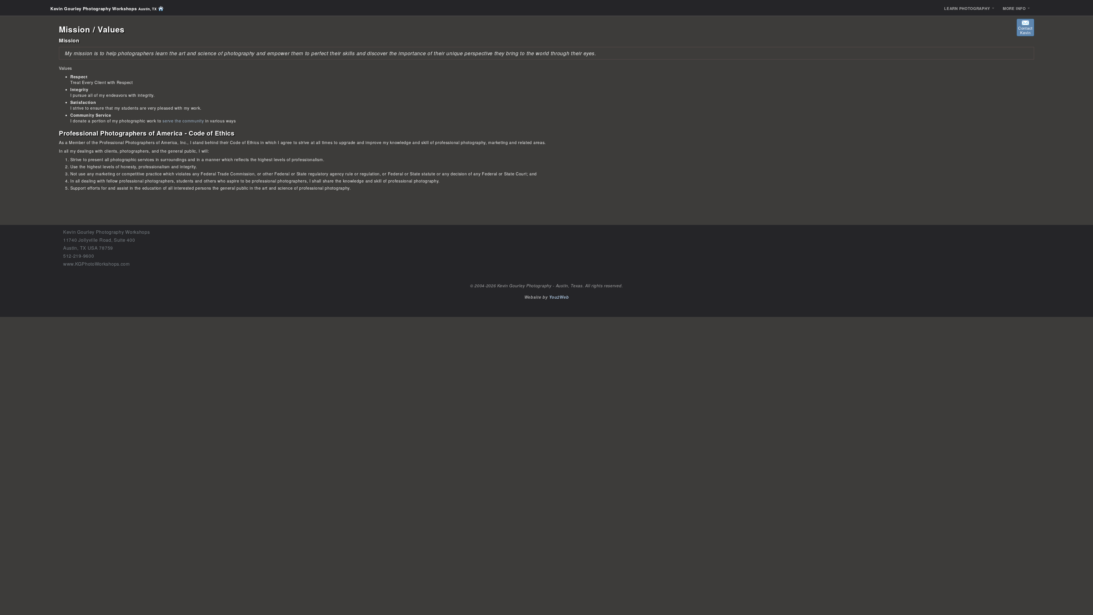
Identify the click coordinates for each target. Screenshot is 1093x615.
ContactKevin (1025, 30)
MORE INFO (1015, 8)
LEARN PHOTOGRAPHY (967, 8)
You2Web (559, 297)
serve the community (183, 121)
